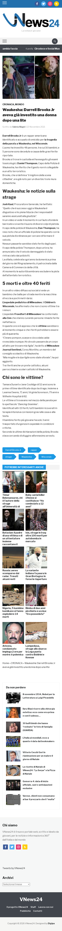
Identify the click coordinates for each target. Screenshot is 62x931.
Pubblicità (25, 911)
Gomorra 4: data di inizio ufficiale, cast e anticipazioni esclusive (37, 784)
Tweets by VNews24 (13, 868)
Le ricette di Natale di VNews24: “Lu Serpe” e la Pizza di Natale (39, 770)
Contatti (37, 911)
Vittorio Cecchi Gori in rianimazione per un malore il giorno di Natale (38, 755)
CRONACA (8, 104)
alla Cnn (6, 318)
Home (5, 663)
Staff (33, 907)
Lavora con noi (45, 907)
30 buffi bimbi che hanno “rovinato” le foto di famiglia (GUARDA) (37, 726)
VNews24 (31, 899)
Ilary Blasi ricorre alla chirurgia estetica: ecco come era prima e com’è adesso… (39, 712)
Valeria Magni (18, 127)
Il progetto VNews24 (17, 907)
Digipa (51, 923)
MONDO (19, 104)
